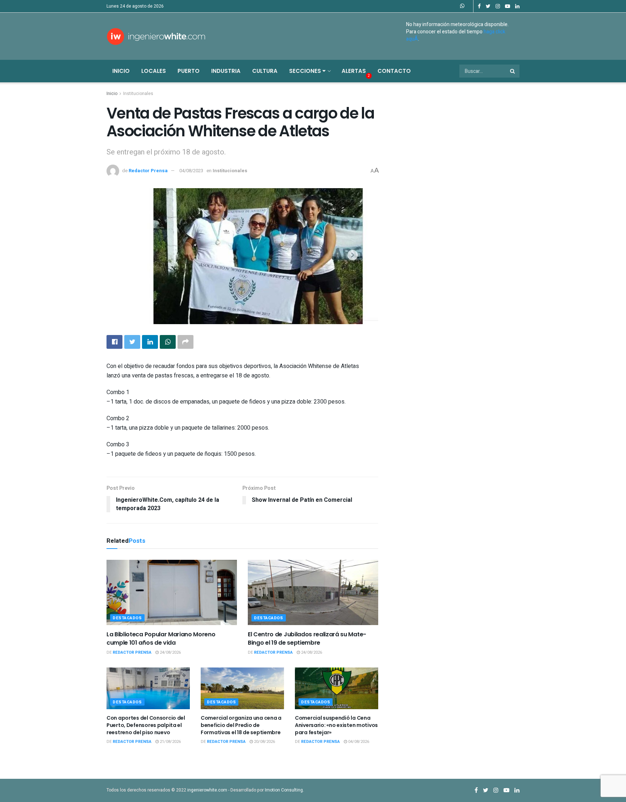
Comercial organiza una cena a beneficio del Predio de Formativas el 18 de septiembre (241, 725)
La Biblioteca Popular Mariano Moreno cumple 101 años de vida (161, 638)
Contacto (394, 71)
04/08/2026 (358, 742)
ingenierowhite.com (207, 790)
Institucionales (138, 93)
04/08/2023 (191, 170)
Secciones (305, 71)
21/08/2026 (170, 742)
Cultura (264, 71)
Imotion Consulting (284, 790)
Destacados (127, 618)
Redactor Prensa (148, 170)
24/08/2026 (170, 652)
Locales (153, 71)
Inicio (121, 71)
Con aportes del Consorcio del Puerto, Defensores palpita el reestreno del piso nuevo (146, 725)
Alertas (354, 71)
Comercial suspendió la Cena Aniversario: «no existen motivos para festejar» (336, 725)
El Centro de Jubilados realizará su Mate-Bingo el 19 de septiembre (307, 638)
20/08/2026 (264, 742)
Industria (226, 71)
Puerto (189, 71)
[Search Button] (512, 71)
